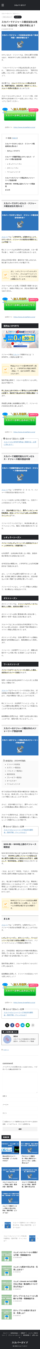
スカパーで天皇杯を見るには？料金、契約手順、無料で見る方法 (29, 1184)
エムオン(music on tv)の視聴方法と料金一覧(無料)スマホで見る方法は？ (25, 1284)
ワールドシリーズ (13, 172)
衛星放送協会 (14, 1333)
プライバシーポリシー (14, 1335)
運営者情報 (26, 1335)
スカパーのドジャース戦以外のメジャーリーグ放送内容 (20, 179)
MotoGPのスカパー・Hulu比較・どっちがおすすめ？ (10, 1158)
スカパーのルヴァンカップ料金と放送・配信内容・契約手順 (10, 1184)
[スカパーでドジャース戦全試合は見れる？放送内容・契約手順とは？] (23, 1025)
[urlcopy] (33, 1025)
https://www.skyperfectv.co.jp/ (24, 127)
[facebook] (12, 1025)
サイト (5, 1113)
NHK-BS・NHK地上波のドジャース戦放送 (20, 185)
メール (5, 1104)
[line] (28, 1025)
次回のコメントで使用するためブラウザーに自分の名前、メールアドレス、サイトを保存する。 (20, 1123)
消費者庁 (23, 1333)
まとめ (7, 190)
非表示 (15, 138)
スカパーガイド (20, 5)
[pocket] (17, 1025)
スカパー (5, 237)
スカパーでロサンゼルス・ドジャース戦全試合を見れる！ (20, 145)
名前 (5, 1096)
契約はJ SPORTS (13, 151)
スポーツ (6, 1050)
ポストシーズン (13, 168)
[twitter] (7, 1025)
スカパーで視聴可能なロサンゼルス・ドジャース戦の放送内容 (20, 158)
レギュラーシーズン (14, 164)
